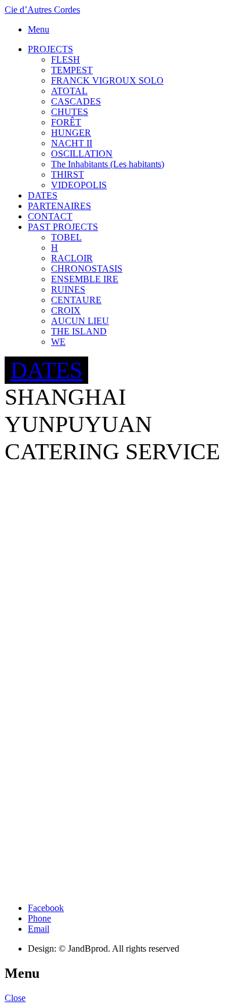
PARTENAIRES (59, 206)
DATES (42, 195)
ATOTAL (69, 91)
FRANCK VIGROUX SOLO (107, 80)
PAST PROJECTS (63, 227)
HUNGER (71, 133)
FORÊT (66, 122)
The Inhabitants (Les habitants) (107, 164)
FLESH (65, 59)
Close (15, 998)
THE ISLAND (79, 331)
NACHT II (71, 143)
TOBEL (66, 237)
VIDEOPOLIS (79, 185)
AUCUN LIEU (80, 321)
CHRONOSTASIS (86, 268)
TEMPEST (72, 70)
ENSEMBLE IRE (84, 279)
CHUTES (69, 112)
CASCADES (76, 101)
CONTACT (50, 216)
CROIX (66, 310)
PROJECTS (50, 49)
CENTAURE (76, 300)
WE (58, 342)
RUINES (68, 289)
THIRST (67, 174)
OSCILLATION (82, 154)
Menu (38, 29)
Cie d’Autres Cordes (42, 10)
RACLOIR (72, 258)
